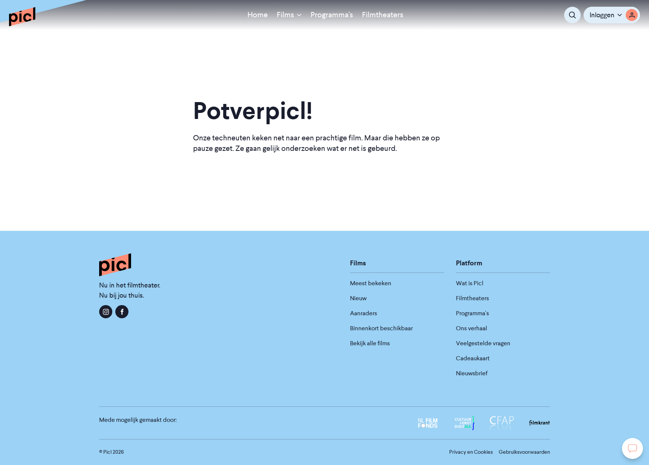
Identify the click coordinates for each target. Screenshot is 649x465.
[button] (612, 15)
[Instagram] (105, 311)
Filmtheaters (382, 15)
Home (258, 15)
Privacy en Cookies (471, 452)
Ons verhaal (471, 328)
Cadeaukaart (473, 358)
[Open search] (572, 15)
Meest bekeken (370, 283)
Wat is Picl (469, 283)
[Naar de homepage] (22, 17)
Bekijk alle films (370, 343)
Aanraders (363, 313)
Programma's (332, 15)
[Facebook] (121, 311)
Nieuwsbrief (472, 373)
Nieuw (358, 298)
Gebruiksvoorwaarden (524, 452)
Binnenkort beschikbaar (381, 328)
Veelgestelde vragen (483, 343)
